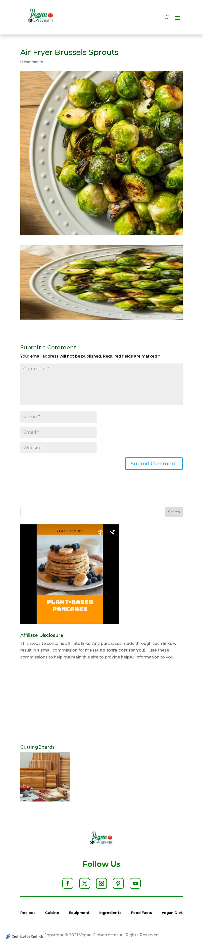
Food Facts (141, 912)
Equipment (79, 912)
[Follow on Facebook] (67, 883)
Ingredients (110, 912)
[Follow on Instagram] (101, 883)
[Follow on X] (84, 883)
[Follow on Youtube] (135, 883)
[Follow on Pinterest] (118, 883)
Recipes (27, 912)
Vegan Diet (172, 912)
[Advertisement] (101, 702)
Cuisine (52, 912)
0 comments (31, 62)
